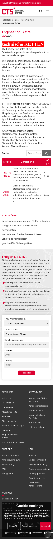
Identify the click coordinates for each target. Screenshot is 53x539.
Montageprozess (37, 473)
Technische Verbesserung (35, 484)
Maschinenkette (9, 412)
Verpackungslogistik (38, 406)
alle (17, 19)
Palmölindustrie (36, 410)
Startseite (8, 19)
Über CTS (33, 455)
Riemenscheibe (9, 421)
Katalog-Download (11, 455)
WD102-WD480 (6, 193)
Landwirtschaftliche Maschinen (38, 400)
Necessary (11, 533)
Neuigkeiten (7, 473)
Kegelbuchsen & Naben (10, 436)
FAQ (4, 469)
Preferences (37, 533)
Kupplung (6, 430)
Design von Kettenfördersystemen (20, 225)
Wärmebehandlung (38, 464)
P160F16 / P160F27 (7, 174)
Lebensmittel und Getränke (37, 416)
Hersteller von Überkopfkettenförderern (22, 234)
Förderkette (7, 407)
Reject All (13, 526)
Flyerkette (6, 416)
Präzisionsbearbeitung (39, 469)
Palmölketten (9, 229)
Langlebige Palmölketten (14, 238)
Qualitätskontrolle (37, 478)
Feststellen (26, 373)
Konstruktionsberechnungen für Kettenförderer (26, 221)
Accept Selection (29, 526)
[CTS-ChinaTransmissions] (13, 11)
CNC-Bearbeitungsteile (13, 442)
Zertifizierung (8, 464)
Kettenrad (6, 398)
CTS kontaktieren (10, 499)
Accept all (45, 526)
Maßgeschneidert (37, 460)
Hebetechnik (35, 422)
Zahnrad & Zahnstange (13, 425)
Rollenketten (27, 19)
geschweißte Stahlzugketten (17, 243)
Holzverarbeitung (37, 427)
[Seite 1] (24, 207)
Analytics (24, 533)
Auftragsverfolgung (11, 460)
